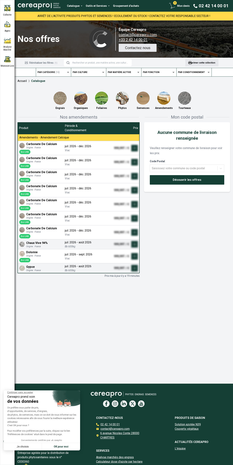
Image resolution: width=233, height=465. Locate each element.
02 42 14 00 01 (110, 424)
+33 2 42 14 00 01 (133, 40)
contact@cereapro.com (138, 34)
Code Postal (157, 161)
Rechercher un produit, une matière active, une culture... (100, 62)
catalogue (38, 81)
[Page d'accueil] (38, 5)
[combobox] (152, 168)
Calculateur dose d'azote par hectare (119, 461)
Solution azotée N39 (188, 424)
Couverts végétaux (187, 429)
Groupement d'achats (126, 5)
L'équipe (180, 448)
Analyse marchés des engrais (115, 457)
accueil (22, 81)
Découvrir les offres (187, 180)
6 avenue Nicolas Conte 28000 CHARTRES (119, 435)
